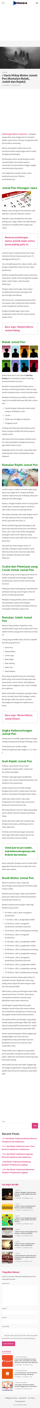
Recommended (6, 1351)
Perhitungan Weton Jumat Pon (14, 134)
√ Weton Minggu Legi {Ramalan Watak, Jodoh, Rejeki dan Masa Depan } (25, 1194)
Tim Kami (31, 1398)
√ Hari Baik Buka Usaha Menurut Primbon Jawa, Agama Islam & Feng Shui (25, 1257)
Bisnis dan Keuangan (21, 1357)
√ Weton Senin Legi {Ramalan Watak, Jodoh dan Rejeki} (25, 1244)
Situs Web (5, 1326)
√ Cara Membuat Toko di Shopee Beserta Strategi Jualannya (26, 1373)
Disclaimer (22, 1398)
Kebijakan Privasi (11, 1398)
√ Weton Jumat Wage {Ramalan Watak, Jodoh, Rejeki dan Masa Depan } (26, 1219)
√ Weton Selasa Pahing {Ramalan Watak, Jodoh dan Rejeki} (26, 1232)
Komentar (6, 1283)
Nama (4, 1308)
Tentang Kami (20, 1401)
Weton (5, 72)
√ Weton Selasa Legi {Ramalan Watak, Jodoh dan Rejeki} (25, 1207)
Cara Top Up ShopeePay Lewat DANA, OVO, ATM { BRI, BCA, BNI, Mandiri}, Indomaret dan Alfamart (26, 1360)
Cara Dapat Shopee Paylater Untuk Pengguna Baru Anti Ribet (26, 1385)
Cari (3, 1121)
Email (4, 1317)
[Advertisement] (20, 20)
